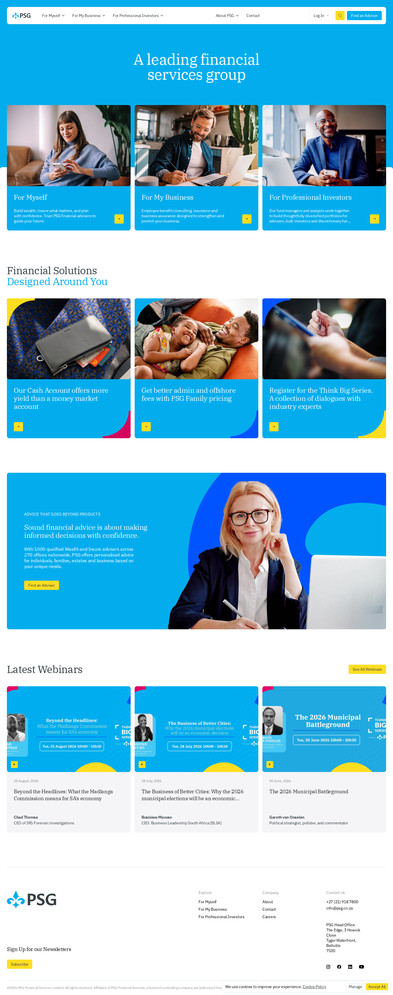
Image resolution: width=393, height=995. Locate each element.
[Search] (340, 15)
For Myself (51, 15)
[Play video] (14, 764)
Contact (253, 15)
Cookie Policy (314, 986)
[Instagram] (328, 967)
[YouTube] (361, 967)
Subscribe (19, 964)
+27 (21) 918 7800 (342, 901)
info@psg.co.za (339, 908)
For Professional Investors (136, 15)
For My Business (86, 15)
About (267, 901)
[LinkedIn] (350, 967)
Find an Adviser (364, 15)
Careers (269, 916)
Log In (319, 15)
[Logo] (21, 15)
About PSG (225, 15)
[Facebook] (339, 967)
